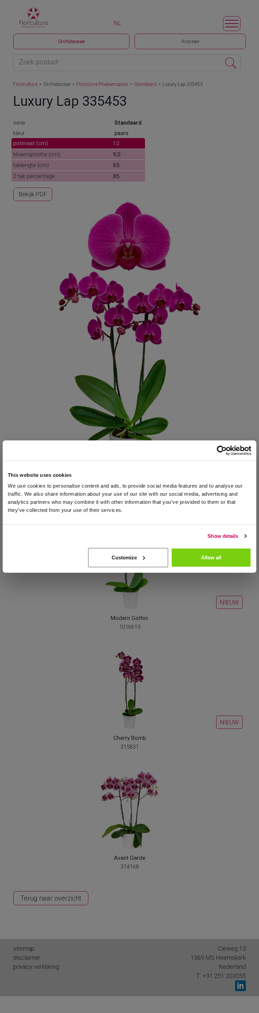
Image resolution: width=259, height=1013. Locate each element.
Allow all (211, 557)
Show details (222, 536)
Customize (124, 557)
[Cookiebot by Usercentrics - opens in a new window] (221, 451)
